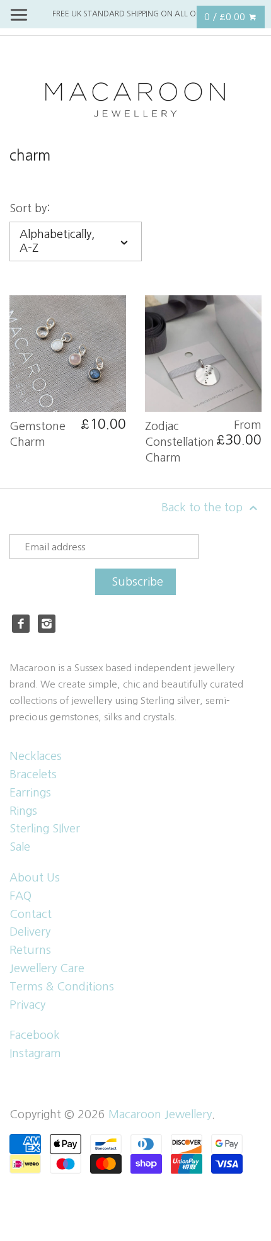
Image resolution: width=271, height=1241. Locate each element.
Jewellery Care (46, 968)
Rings (23, 811)
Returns (30, 950)
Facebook (34, 1035)
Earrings (30, 792)
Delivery (29, 932)
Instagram (35, 1053)
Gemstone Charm (37, 434)
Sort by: (29, 208)
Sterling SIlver (44, 828)
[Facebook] (21, 624)
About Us (34, 877)
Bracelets (33, 774)
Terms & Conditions (61, 986)
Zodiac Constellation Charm (179, 442)
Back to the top (203, 507)
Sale (19, 847)
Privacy (27, 1005)
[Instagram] (47, 624)
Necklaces (35, 756)
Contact (30, 914)
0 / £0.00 (226, 16)
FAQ (20, 896)
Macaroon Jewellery (160, 1114)
